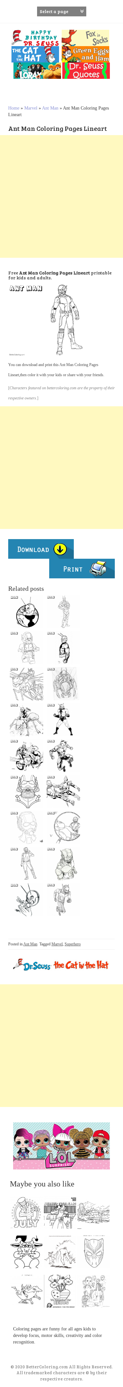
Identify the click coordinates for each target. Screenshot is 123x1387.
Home (13, 108)
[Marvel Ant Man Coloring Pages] (63, 720)
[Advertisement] (61, 196)
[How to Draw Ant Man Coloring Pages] (27, 792)
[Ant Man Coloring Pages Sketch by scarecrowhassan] (63, 684)
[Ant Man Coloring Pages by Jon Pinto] (27, 612)
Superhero (73, 944)
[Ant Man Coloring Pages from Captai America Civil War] (27, 864)
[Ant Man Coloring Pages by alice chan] (63, 900)
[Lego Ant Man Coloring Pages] (27, 648)
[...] (28, 1214)
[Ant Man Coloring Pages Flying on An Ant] (27, 684)
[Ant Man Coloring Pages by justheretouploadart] (63, 864)
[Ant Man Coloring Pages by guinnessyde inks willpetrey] (27, 720)
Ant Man (50, 108)
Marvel (30, 108)
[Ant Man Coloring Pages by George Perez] (27, 900)
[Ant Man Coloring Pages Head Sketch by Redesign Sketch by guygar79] (63, 612)
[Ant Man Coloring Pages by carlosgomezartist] (63, 756)
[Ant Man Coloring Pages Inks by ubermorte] (63, 648)
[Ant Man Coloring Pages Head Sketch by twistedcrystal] (27, 828)
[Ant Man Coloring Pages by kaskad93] (63, 828)
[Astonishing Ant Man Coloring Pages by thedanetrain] (27, 756)
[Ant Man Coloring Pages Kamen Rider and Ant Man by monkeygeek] (63, 792)
